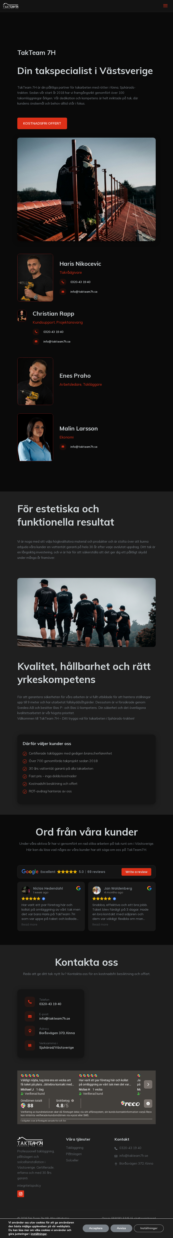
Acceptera (96, 1228)
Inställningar (148, 1228)
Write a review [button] (136, 872)
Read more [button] (29, 925)
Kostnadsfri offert (42, 123)
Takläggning (74, 1148)
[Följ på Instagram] (20, 1193)
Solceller (72, 1160)
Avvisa (121, 1228)
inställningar (39, 1234)
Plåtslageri (74, 1154)
